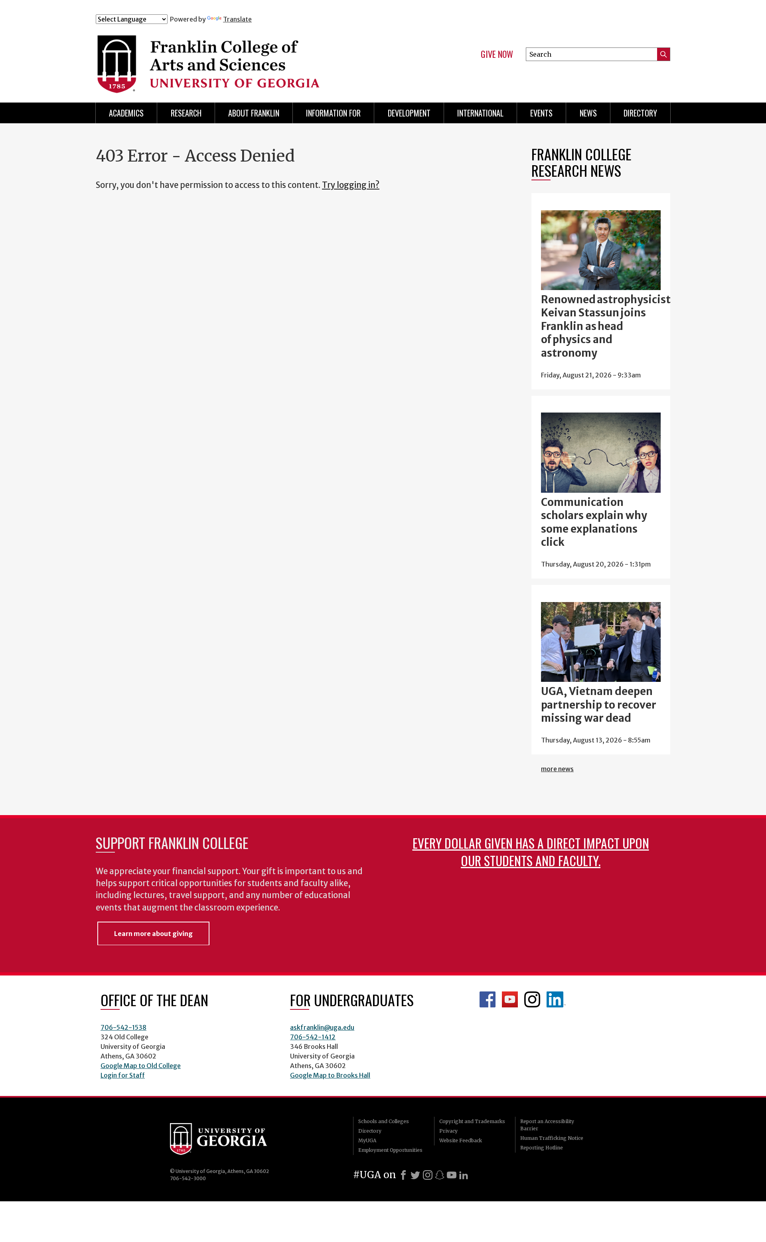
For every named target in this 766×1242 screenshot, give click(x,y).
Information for (333, 113)
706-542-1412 (313, 1037)
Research (186, 113)
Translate (237, 19)
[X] (415, 1175)
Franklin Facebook (488, 999)
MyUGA (367, 1140)
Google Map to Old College (141, 1066)
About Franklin (253, 113)
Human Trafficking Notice (551, 1138)
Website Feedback (460, 1140)
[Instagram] (427, 1175)
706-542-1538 (123, 1027)
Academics (126, 113)
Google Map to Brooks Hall (330, 1075)
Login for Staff (123, 1075)
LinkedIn (556, 999)
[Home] (255, 59)
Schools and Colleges (383, 1121)
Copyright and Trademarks (472, 1121)
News (588, 113)
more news (557, 769)
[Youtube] (451, 1175)
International (480, 113)
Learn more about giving (153, 934)
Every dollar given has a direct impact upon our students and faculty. (531, 851)
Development (409, 113)
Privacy (448, 1131)
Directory (640, 113)
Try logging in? (350, 185)
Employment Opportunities (390, 1150)
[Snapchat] (439, 1175)
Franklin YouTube (510, 999)
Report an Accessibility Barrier (547, 1124)
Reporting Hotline (541, 1148)
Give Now (497, 54)
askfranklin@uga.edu (322, 1027)
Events (541, 113)
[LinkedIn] (463, 1175)
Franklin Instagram (532, 999)
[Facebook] (403, 1175)
